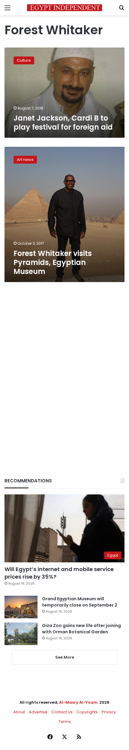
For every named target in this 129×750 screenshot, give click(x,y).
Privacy (109, 712)
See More (64, 657)
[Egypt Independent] (64, 7)
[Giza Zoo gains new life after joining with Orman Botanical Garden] (21, 633)
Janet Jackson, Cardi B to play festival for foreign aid (63, 122)
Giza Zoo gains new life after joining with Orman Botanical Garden (81, 628)
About (19, 712)
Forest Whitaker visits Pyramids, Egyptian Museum (53, 262)
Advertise (38, 712)
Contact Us (62, 712)
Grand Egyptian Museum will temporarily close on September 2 (79, 602)
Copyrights (87, 712)
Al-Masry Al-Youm (78, 702)
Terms (64, 721)
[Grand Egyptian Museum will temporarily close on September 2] (21, 607)
